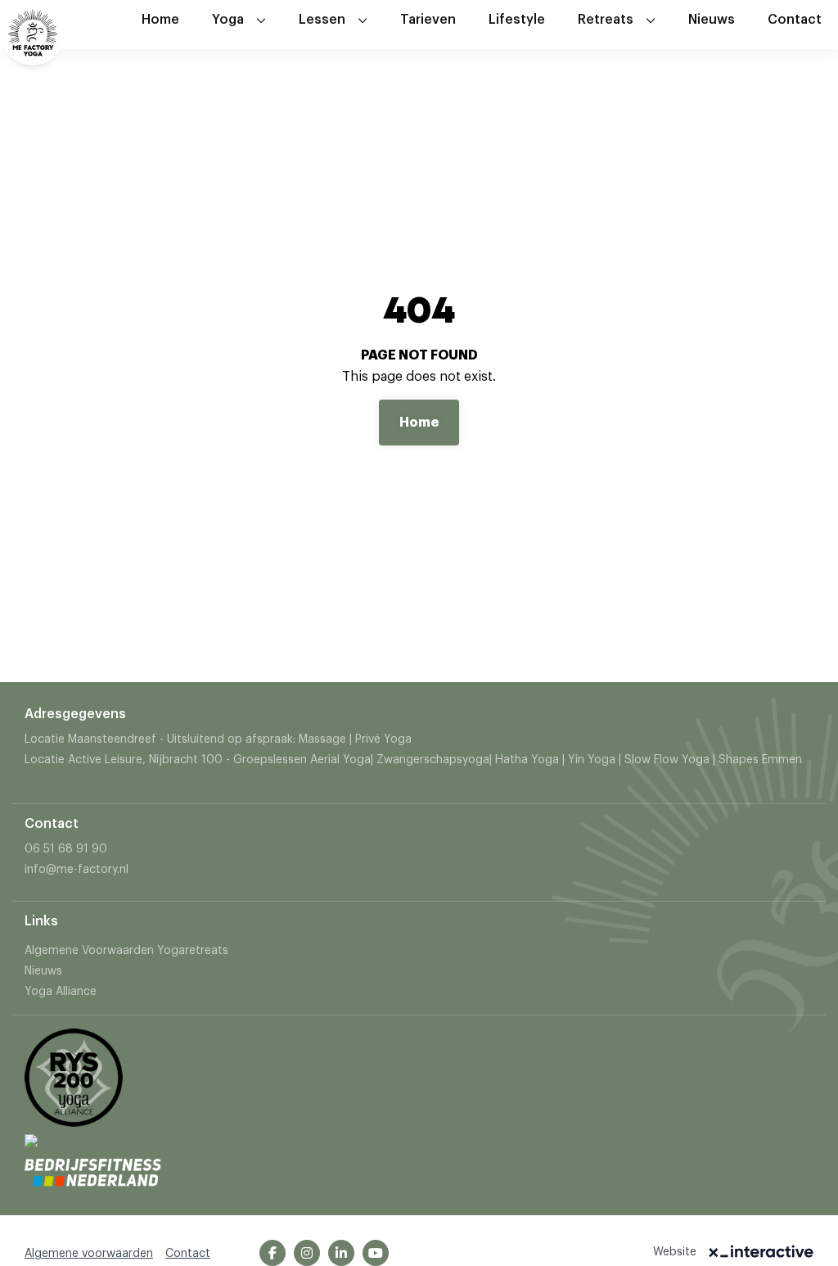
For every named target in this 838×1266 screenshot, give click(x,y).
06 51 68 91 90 (66, 849)
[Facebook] (272, 1253)
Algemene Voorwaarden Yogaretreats (126, 950)
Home (160, 19)
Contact (795, 19)
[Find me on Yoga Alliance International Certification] (31, 1151)
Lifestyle (517, 19)
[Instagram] (307, 1253)
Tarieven (428, 19)
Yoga (228, 19)
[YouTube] (376, 1253)
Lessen (322, 19)
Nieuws (711, 19)
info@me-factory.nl (76, 869)
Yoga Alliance (61, 991)
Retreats (605, 19)
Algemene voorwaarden (89, 1253)
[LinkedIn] (341, 1253)
